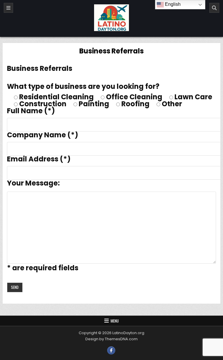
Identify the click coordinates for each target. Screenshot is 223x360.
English (172, 4)
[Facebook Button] (111, 350)
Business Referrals (111, 51)
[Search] (214, 8)
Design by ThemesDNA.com (111, 339)
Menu (115, 321)
